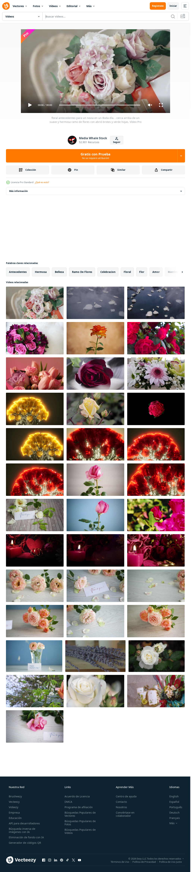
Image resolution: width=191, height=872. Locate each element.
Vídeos (53, 6)
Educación (14, 818)
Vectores (18, 6)
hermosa (41, 272)
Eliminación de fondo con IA (25, 837)
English (171, 796)
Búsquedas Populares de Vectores (79, 814)
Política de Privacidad (141, 861)
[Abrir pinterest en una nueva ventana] (61, 859)
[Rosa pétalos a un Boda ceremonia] (95, 303)
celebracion (107, 272)
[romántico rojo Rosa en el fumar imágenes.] (95, 373)
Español (172, 802)
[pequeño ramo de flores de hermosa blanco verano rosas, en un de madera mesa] (35, 515)
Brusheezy (14, 796)
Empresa (13, 812)
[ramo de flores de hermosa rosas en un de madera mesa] (35, 586)
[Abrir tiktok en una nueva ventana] (67, 859)
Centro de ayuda (124, 796)
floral (127, 272)
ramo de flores (82, 272)
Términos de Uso (117, 861)
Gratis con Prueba (94, 156)
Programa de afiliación (77, 807)
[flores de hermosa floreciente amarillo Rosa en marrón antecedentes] (95, 338)
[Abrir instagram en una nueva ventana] (49, 859)
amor (156, 272)
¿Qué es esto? (42, 182)
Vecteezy (13, 802)
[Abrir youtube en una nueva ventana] (79, 859)
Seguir (115, 142)
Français (172, 818)
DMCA (67, 802)
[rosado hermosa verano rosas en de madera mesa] (95, 479)
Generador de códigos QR (24, 842)
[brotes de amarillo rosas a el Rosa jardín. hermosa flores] (95, 409)
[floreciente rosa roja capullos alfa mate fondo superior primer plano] (156, 409)
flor (141, 272)
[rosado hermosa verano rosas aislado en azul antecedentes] (95, 515)
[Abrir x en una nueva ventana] (73, 859)
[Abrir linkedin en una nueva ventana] (55, 859)
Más (89, 6)
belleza (59, 272)
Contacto (119, 802)
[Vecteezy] (6, 6)
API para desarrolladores (24, 823)
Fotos (36, 6)
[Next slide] (176, 271)
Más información (18, 191)
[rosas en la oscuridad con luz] (35, 409)
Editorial (72, 6)
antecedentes (18, 272)
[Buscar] (170, 16)
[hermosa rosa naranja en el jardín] (35, 691)
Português (173, 807)
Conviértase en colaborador (123, 814)
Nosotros (119, 807)
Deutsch (172, 812)
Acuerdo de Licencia (76, 796)
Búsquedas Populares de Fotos (79, 822)
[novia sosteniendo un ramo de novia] (35, 338)
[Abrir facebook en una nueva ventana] (43, 859)
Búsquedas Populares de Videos (79, 831)
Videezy (13, 807)
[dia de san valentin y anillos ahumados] (35, 550)
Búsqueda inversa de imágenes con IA (21, 830)
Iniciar (170, 5)
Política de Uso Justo (167, 861)
